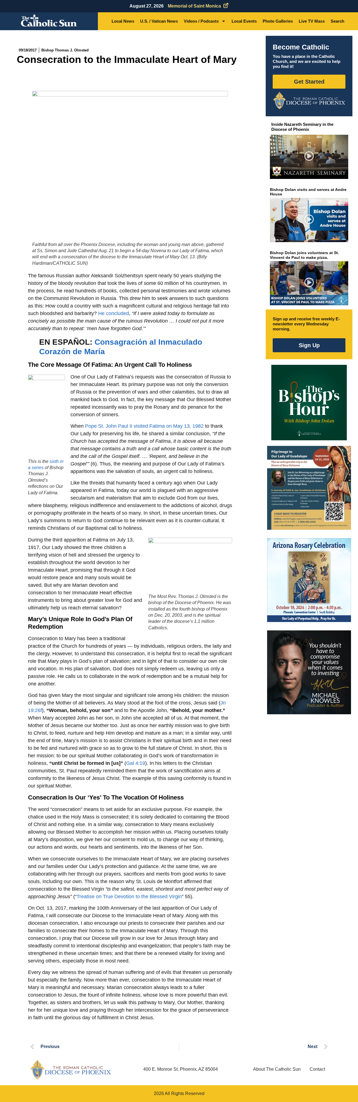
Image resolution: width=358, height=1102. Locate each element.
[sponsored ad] (309, 488)
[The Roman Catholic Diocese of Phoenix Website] (309, 100)
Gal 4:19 (135, 763)
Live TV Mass (312, 21)
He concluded (113, 313)
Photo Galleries (278, 21)
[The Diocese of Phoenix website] (70, 1069)
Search (337, 21)
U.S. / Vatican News (159, 21)
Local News (123, 21)
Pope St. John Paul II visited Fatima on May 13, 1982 (144, 426)
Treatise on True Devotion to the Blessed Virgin (129, 896)
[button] (309, 157)
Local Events (244, 21)
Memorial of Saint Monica (194, 6)
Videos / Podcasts (201, 21)
